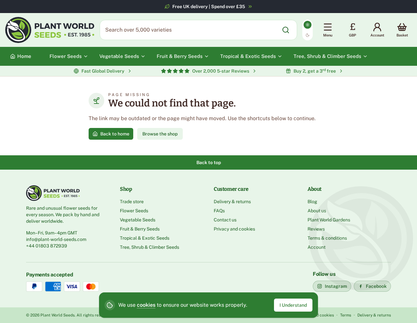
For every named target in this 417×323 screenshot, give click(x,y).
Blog (312, 201)
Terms (345, 315)
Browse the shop (160, 133)
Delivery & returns (232, 201)
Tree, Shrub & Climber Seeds (149, 247)
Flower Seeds (134, 210)
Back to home (114, 133)
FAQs (219, 210)
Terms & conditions (327, 238)
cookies (146, 305)
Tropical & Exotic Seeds (144, 238)
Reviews (316, 229)
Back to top (208, 162)
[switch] (307, 30)
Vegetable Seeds (137, 219)
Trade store (132, 201)
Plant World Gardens (329, 219)
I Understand (293, 305)
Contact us (225, 219)
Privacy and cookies (234, 229)
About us (317, 210)
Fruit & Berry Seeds (140, 229)
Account (316, 247)
